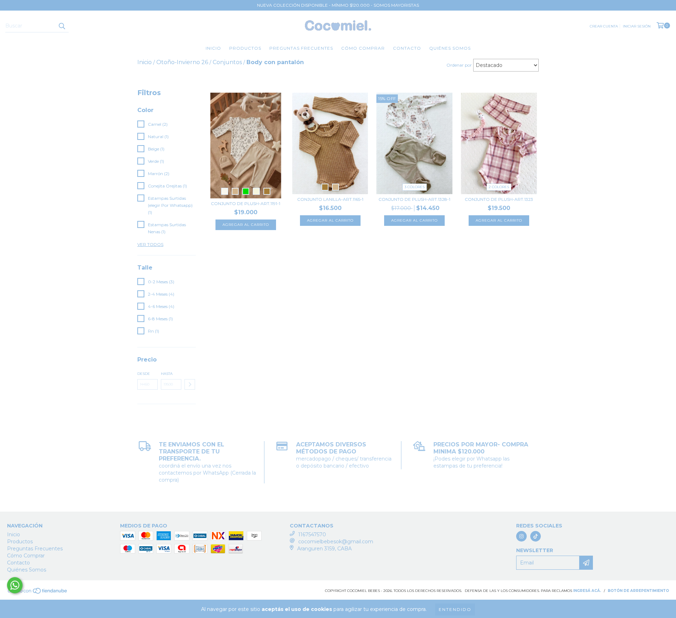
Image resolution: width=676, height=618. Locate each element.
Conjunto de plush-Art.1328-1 (414, 199)
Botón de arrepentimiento (638, 590)
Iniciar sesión (637, 26)
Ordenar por (459, 65)
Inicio (213, 48)
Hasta (167, 373)
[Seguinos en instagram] (521, 536)
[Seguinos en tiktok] (535, 536)
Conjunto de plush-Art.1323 (499, 199)
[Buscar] (62, 26)
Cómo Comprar (363, 48)
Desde (143, 373)
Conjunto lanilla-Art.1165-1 (330, 199)
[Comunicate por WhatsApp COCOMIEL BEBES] (15, 585)
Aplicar (189, 384)
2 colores (499, 187)
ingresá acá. (587, 590)
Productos (245, 48)
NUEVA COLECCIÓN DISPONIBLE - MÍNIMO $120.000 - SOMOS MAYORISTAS (338, 5)
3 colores (415, 187)
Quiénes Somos (450, 48)
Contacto (407, 48)
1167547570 (312, 534)
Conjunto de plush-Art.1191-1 (245, 203)
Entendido (455, 609)
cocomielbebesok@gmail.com (335, 541)
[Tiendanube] (38, 593)
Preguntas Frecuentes (301, 48)
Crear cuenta (604, 26)
